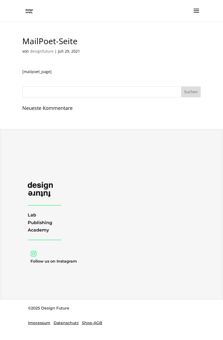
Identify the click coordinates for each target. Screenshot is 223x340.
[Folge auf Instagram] (33, 254)
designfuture (42, 51)
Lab (32, 215)
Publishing (40, 222)
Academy (38, 230)
